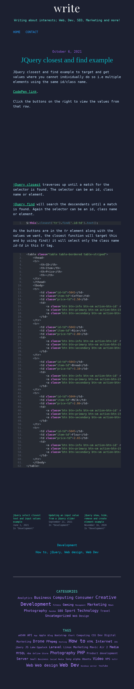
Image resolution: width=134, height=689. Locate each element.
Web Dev (92, 552)
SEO (60, 610)
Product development (102, 653)
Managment (80, 605)
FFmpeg (51, 641)
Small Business (39, 659)
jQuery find (24, 204)
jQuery (55, 552)
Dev (100, 635)
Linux (67, 647)
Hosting (63, 642)
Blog (50, 635)
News (111, 605)
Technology (88, 610)
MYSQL (20, 653)
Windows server (89, 666)
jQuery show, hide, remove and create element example (96, 518)
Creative (105, 597)
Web (29, 665)
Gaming (68, 605)
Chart (71, 635)
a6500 (21, 635)
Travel (105, 610)
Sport (70, 610)
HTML (90, 641)
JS (26, 647)
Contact (31, 32)
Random (52, 611)
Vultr (115, 659)
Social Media (57, 659)
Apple (42, 635)
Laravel (55, 647)
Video (98, 659)
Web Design (81, 615)
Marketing (97, 604)
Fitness (57, 605)
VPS (107, 659)
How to (41, 552)
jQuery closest (27, 185)
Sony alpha (73, 659)
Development (67, 545)
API (29, 635)
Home (16, 32)
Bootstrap (60, 635)
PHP (81, 652)
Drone (38, 641)
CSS (94, 635)
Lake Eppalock (38, 647)
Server (22, 659)
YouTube (103, 666)
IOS (116, 642)
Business (42, 597)
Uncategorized (58, 616)
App (35, 636)
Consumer (84, 597)
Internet (103, 641)
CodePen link (25, 92)
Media (114, 647)
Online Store (40, 653)
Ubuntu (86, 659)
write (67, 8)
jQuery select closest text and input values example (27, 518)
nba (29, 653)
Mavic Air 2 (99, 647)
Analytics (25, 598)
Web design (73, 552)
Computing (63, 597)
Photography (35, 610)
